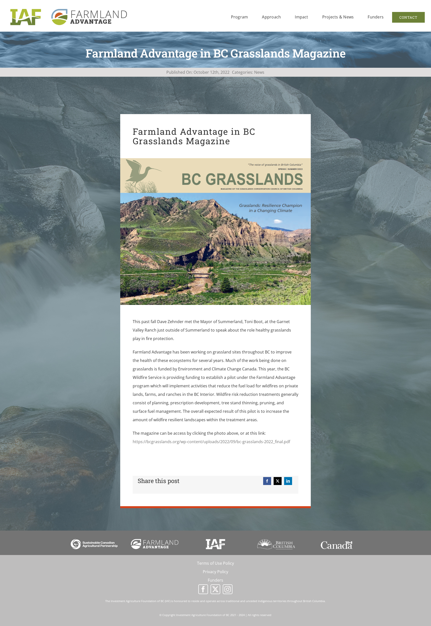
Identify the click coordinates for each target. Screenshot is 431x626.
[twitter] (215, 589)
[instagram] (227, 589)
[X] (277, 481)
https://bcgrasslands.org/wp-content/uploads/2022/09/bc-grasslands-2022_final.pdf (211, 441)
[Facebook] (267, 481)
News (259, 72)
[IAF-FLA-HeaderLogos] (68, 8)
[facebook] (203, 589)
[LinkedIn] (288, 481)
